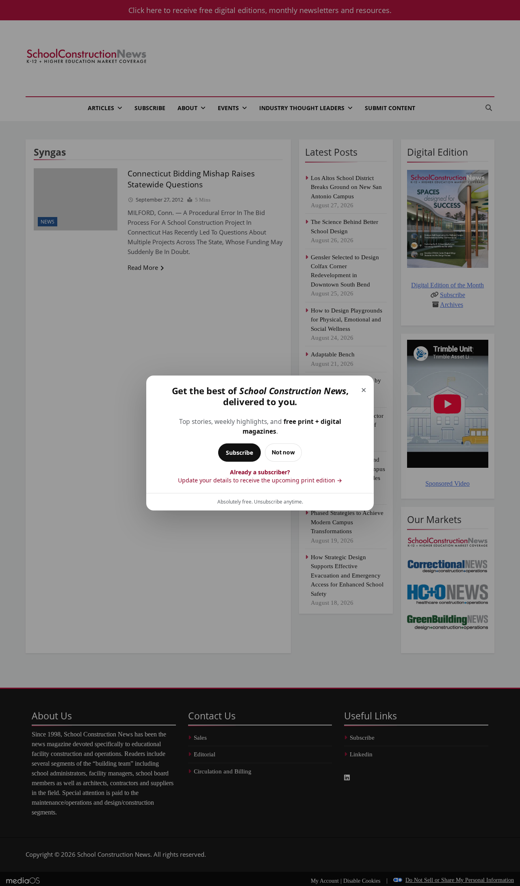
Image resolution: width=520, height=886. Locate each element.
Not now (283, 452)
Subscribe (239, 452)
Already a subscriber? (260, 476)
